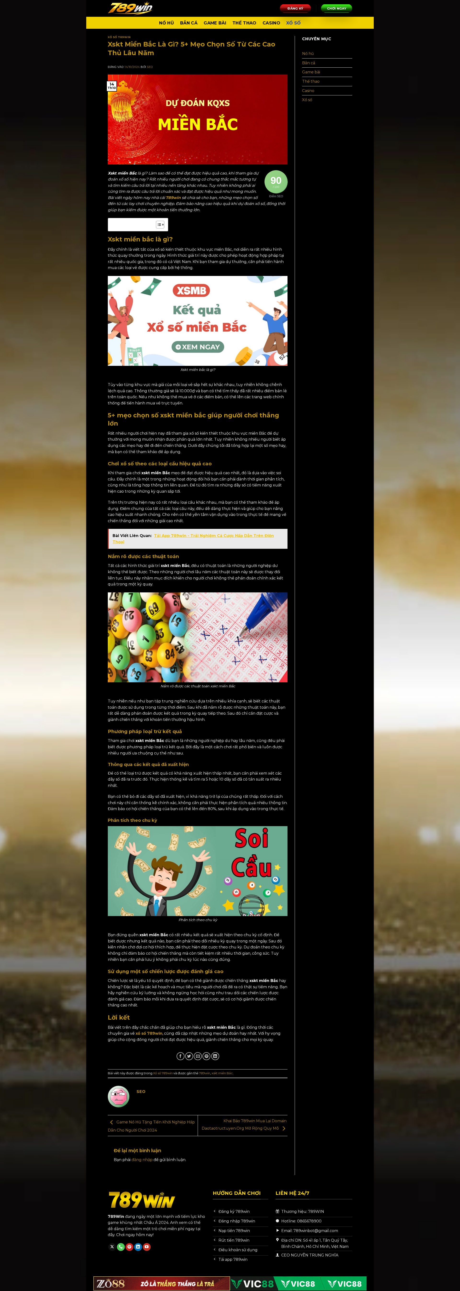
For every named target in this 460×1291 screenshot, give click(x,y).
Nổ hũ (166, 22)
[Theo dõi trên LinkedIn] (138, 1247)
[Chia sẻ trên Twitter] (189, 1056)
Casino (271, 22)
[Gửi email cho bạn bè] (198, 1056)
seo (150, 67)
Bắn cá (188, 22)
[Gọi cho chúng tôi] (121, 1247)
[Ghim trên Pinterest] (206, 1056)
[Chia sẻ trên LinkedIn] (215, 1056)
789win (204, 1073)
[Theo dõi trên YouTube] (147, 1247)
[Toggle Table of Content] (157, 225)
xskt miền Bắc (222, 1073)
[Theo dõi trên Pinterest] (129, 1247)
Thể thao (244, 22)
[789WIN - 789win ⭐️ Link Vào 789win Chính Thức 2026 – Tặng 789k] (132, 8)
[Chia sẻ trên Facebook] (180, 1056)
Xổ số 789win (119, 37)
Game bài (215, 22)
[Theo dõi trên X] (112, 1247)
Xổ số (293, 22)
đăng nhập (142, 1159)
